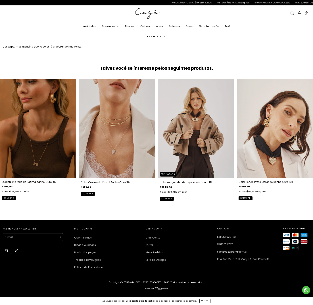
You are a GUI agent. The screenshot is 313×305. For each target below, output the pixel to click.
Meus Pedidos (154, 252)
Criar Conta (153, 237)
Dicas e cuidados (85, 245)
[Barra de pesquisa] (292, 14)
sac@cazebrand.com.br (232, 252)
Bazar (189, 26)
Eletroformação (209, 26)
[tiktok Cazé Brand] (16, 251)
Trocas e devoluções (87, 260)
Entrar (149, 245)
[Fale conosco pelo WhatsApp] (306, 290)
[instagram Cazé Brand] (7, 251)
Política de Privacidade (88, 267)
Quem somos (83, 237)
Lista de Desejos (156, 260)
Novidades (89, 26)
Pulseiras (174, 26)
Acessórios (109, 26)
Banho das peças (85, 252)
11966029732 (225, 244)
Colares (145, 26)
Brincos (129, 26)
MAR (227, 26)
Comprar (9, 198)
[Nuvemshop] (156, 289)
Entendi (204, 301)
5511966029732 (226, 237)
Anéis (159, 26)
